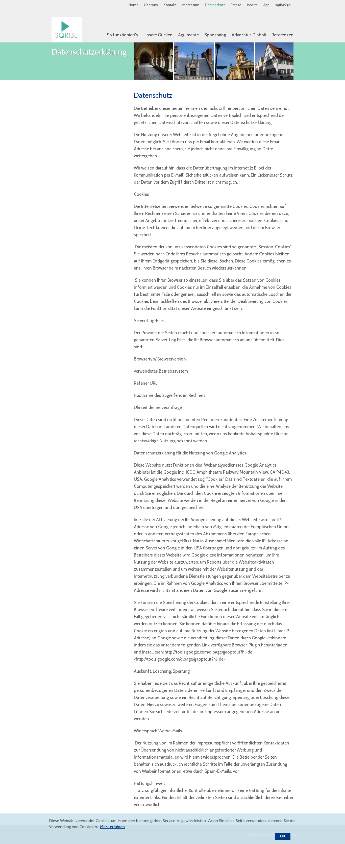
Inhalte (252, 5)
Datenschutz (215, 5)
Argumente (188, 34)
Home (133, 5)
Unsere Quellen (158, 34)
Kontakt (170, 5)
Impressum (190, 5)
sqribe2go (283, 5)
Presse (236, 5)
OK (282, 836)
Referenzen (282, 34)
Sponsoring (215, 34)
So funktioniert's (122, 34)
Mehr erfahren (112, 827)
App (266, 5)
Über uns (151, 5)
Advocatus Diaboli (249, 34)
